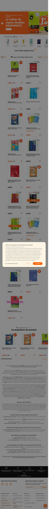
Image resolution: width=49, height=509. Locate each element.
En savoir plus (39, 260)
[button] (12, 263)
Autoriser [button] (37, 263)
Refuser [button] (28, 263)
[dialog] (24, 254)
